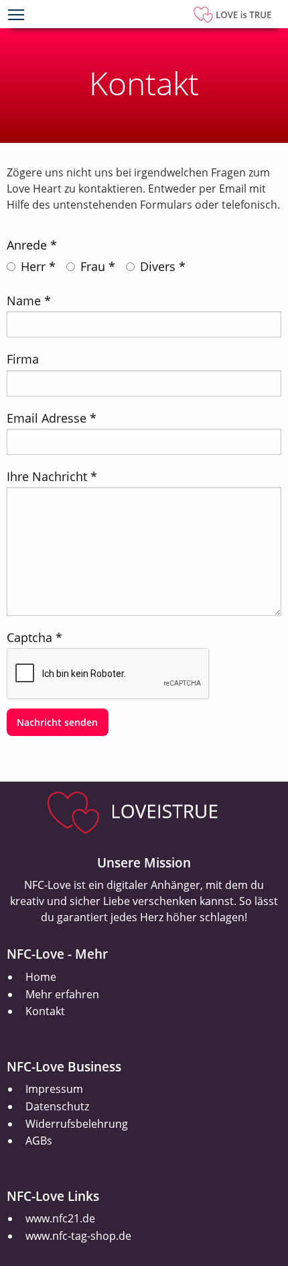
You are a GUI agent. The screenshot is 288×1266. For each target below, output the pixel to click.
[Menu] (16, 16)
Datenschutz (57, 1106)
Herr (33, 266)
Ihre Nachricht (47, 476)
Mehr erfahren (62, 994)
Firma (23, 359)
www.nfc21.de (60, 1218)
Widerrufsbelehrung (76, 1123)
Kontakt (45, 1011)
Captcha (29, 637)
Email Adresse (46, 418)
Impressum (54, 1089)
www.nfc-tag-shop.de (78, 1235)
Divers (157, 266)
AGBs (38, 1140)
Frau (92, 266)
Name (24, 301)
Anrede (27, 245)
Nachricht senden (57, 722)
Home (40, 976)
